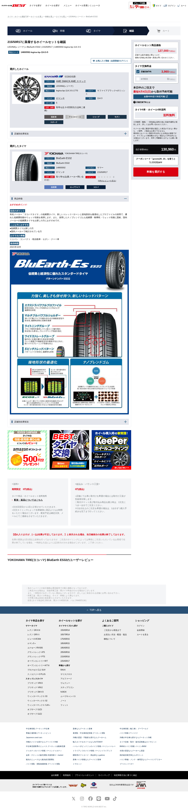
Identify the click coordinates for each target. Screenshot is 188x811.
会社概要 (55, 775)
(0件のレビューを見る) (107, 181)
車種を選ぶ (49, 17)
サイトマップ (104, 775)
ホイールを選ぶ (37, 17)
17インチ (56, 98)
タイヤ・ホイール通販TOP (18, 17)
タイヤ (35, 5)
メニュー (67, 5)
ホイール (52, 5)
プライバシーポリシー (84, 775)
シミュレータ (87, 5)
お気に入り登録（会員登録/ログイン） (112, 61)
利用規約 (67, 775)
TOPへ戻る (95, 610)
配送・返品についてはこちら (28, 500)
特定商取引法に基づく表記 (125, 775)
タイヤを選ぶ (61, 17)
